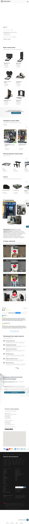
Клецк (9, 460)
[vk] (12, 429)
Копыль (13, 460)
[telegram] (8, 429)
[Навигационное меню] (27, 1)
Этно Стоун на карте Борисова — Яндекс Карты (14, 332)
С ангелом (4, 479)
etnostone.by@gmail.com (11, 426)
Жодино (9, 465)
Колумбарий (4, 476)
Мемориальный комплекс (6, 478)
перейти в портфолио (6, 258)
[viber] (6, 429)
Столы (16, 478)
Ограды (16, 477)
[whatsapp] (9, 429)
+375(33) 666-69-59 (6, 230)
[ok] (10, 429)
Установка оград (16, 190)
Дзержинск (5, 460)
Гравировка (16, 476)
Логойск (20, 460)
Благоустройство (18, 468)
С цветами (4, 481)
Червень (5, 465)
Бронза (16, 480)
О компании (5, 485)
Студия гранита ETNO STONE (18, 495)
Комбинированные (5, 477)
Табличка (4, 480)
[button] (16, 113)
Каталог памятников (7, 468)
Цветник (4, 482)
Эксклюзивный (5, 483)
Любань (24, 460)
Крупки (16, 460)
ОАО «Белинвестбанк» (7, 498)
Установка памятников (6, 190)
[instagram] (5, 429)
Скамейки (16, 479)
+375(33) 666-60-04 (6, 232)
